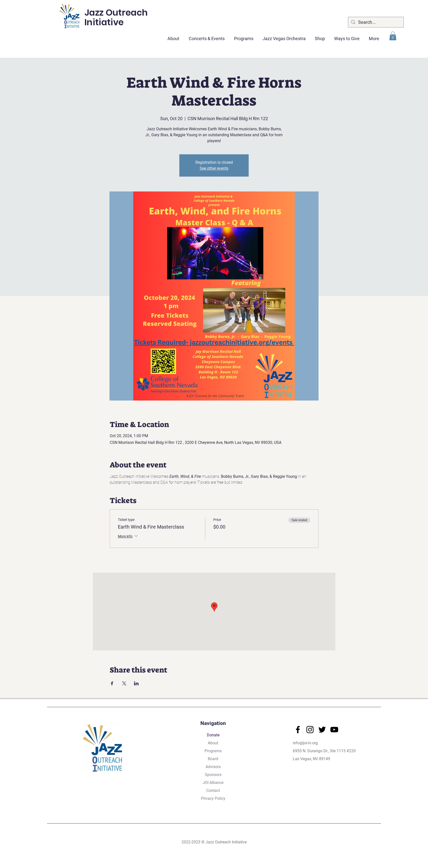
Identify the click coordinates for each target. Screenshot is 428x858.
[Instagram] (310, 729)
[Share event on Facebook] (112, 683)
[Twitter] (322, 729)
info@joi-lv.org (305, 743)
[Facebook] (298, 729)
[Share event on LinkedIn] (136, 683)
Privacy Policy (213, 798)
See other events (214, 168)
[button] (206, 36)
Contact (213, 790)
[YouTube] (334, 729)
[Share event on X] (124, 683)
